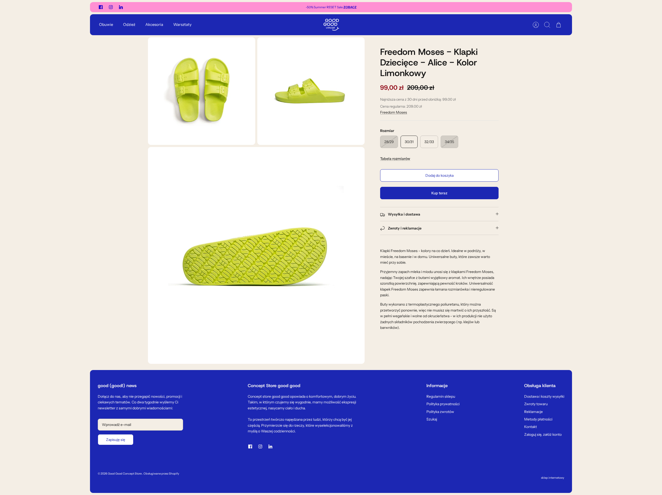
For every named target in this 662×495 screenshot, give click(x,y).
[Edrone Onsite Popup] (331, 247)
